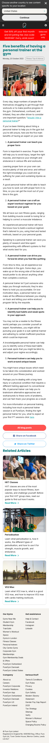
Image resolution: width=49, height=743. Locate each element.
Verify (27, 715)
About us (7, 679)
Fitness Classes (9, 641)
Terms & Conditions (33, 679)
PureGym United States (13, 670)
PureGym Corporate (11, 686)
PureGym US (8, 702)
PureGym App (9, 692)
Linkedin (28, 628)
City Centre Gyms (10, 648)
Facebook (29, 622)
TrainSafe (7, 628)
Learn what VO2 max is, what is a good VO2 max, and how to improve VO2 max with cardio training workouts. (24, 594)
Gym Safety (30, 692)
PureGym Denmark (11, 667)
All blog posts (24, 427)
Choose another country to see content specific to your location (21, 4)
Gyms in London (10, 638)
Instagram (29, 625)
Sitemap (28, 712)
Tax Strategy (31, 708)
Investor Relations (10, 689)
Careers (6, 683)
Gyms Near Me (9, 619)
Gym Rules (30, 683)
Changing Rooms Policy (35, 725)
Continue (24, 17)
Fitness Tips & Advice (34, 59)
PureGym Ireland (10, 705)
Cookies (28, 689)
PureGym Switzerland (12, 664)
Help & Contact (31, 619)
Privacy (28, 686)
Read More (10, 503)
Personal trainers (10, 644)
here (32, 417)
